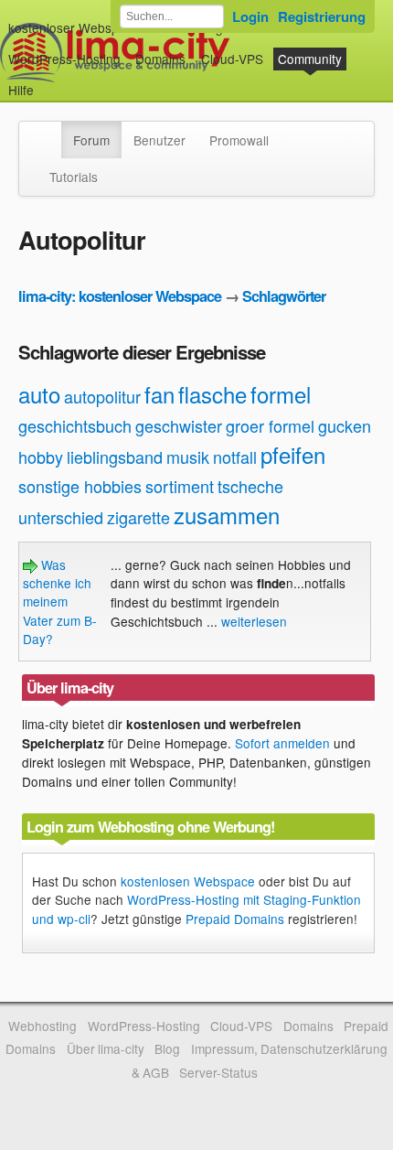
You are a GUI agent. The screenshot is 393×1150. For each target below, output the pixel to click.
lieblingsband (115, 456)
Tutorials (73, 176)
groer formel (270, 425)
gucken (344, 425)
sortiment (179, 486)
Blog (167, 1048)
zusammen (227, 515)
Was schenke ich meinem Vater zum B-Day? (60, 602)
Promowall (239, 140)
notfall (235, 456)
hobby (40, 456)
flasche (212, 394)
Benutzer (159, 140)
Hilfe (21, 90)
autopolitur (102, 396)
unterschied (60, 517)
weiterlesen (254, 621)
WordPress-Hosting (64, 58)
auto (39, 394)
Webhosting (42, 1025)
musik (187, 456)
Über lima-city (105, 1048)
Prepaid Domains (235, 918)
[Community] (49, 131)
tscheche (250, 486)
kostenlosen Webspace (188, 881)
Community (310, 58)
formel (280, 394)
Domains (160, 58)
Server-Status (218, 1072)
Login (250, 16)
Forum (91, 140)
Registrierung (322, 16)
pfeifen (292, 454)
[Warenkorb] (48, 81)
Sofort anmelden (282, 743)
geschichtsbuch (75, 425)
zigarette (138, 517)
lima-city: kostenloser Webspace (119, 295)
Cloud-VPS (232, 58)
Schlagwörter (283, 295)
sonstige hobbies (80, 486)
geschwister (178, 425)
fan (159, 394)
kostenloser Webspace (74, 27)
